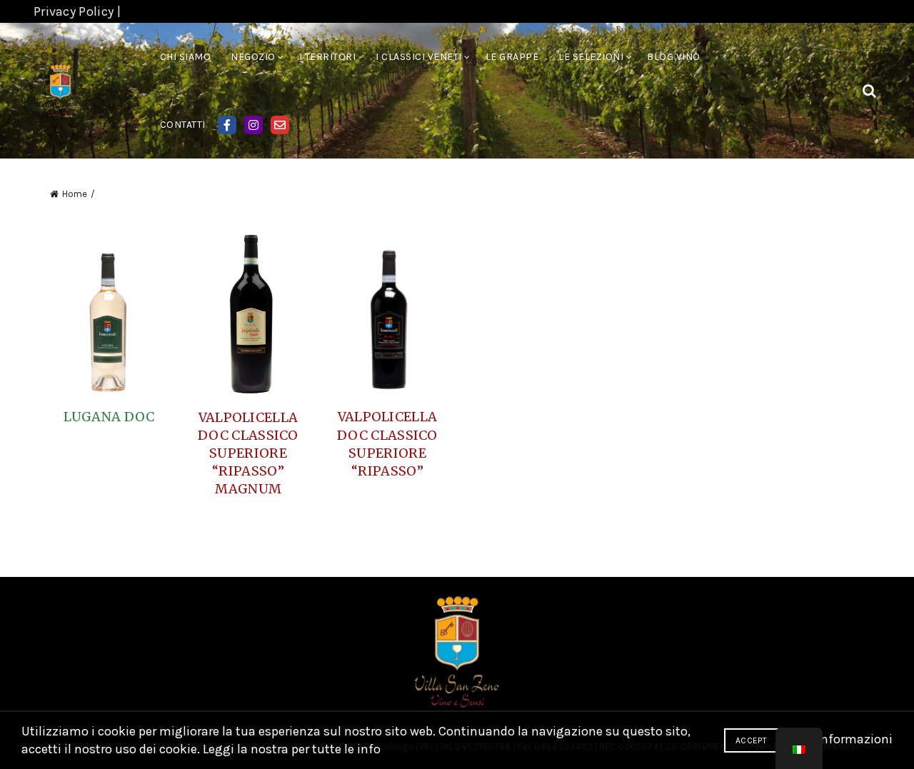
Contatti (183, 125)
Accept (751, 740)
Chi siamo (185, 57)
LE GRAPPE (512, 57)
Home (74, 194)
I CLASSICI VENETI (419, 57)
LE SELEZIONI (590, 57)
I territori (327, 57)
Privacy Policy (74, 11)
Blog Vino (673, 57)
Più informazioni (844, 739)
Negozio (253, 57)
